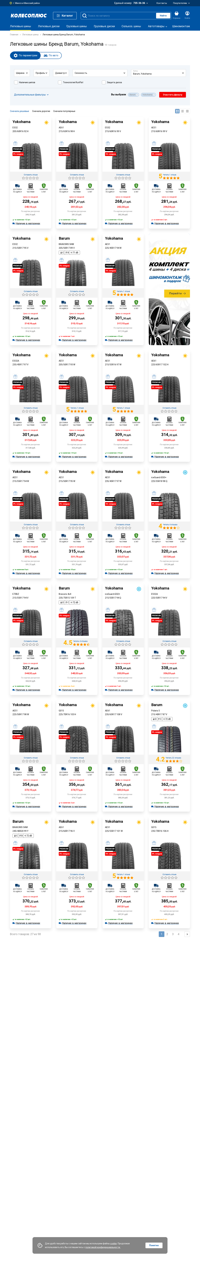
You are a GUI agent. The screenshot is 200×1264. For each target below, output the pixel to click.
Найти (163, 15)
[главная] (29, 16)
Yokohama (147, 94)
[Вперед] (187, 934)
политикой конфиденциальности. (102, 1247)
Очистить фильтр (172, 94)
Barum (132, 94)
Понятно (154, 1245)
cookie (113, 1243)
